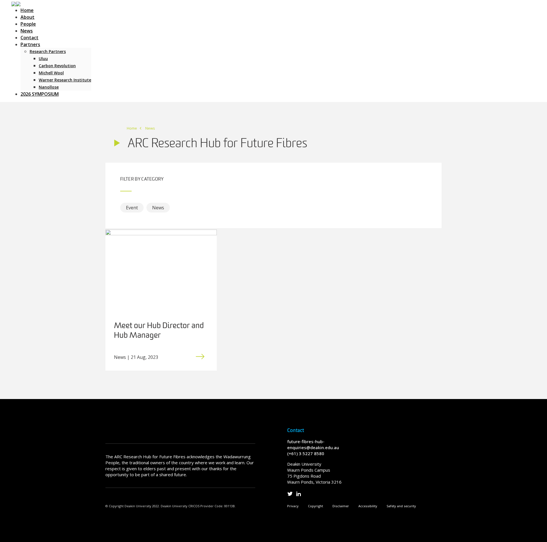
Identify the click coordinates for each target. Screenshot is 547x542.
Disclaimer (340, 506)
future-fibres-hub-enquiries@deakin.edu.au (313, 444)
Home (27, 10)
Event (132, 207)
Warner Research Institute (65, 80)
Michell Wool (51, 72)
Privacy (293, 506)
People (28, 24)
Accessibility (367, 506)
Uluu (43, 58)
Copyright (315, 506)
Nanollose (49, 87)
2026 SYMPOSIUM (40, 94)
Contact (29, 37)
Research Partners (48, 51)
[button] (16, 3)
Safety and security (401, 506)
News (27, 31)
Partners (30, 44)
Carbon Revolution (57, 65)
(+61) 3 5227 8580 (305, 453)
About (27, 17)
